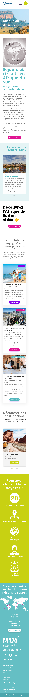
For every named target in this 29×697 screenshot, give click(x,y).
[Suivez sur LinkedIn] (15, 655)
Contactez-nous (14, 137)
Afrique (5, 663)
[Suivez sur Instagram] (10, 655)
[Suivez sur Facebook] (5, 655)
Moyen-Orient (6, 679)
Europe (5, 675)
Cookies (5, 691)
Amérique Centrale (8, 667)
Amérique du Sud (7, 670)
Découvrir (14, 462)
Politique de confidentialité (9, 689)
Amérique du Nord (8, 665)
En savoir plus (14, 302)
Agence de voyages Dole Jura (9, 686)
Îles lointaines (6, 677)
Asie (4, 672)
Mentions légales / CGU (8, 687)
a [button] (21, 4)
